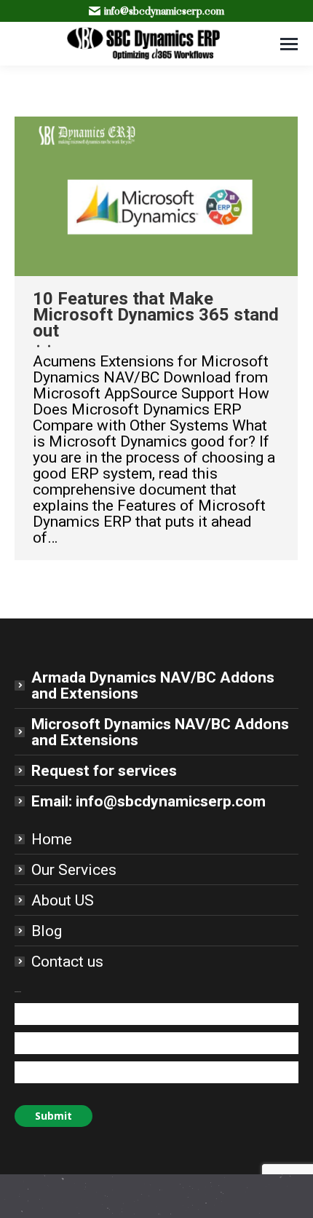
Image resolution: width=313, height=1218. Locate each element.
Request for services (104, 771)
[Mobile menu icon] (289, 44)
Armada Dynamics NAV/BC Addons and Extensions (152, 685)
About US (62, 900)
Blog (46, 931)
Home (51, 839)
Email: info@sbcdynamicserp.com (148, 801)
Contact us (67, 962)
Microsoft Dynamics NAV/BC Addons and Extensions (160, 732)
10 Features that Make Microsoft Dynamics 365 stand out (156, 314)
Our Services (73, 870)
